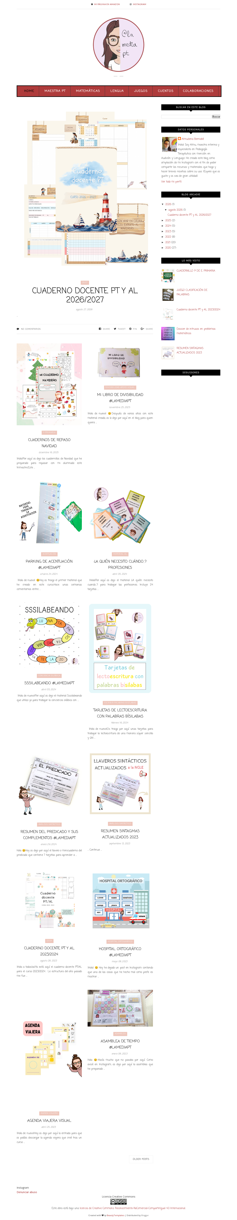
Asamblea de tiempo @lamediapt (120, 1044)
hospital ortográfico (120, 941)
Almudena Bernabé (193, 139)
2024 (168, 226)
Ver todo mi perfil (171, 182)
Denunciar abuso (27, 1192)
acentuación (49, 554)
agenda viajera (49, 1113)
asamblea (120, 1034)
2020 (168, 248)
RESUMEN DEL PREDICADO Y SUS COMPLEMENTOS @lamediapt (49, 835)
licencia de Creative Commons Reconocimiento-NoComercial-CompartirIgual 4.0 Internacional (132, 1208)
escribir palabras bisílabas (120, 703)
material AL (120, 554)
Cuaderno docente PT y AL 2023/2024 (49, 951)
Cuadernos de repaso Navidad (49, 443)
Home (29, 91)
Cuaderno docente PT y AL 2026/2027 (85, 296)
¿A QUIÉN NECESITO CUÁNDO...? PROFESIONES (120, 565)
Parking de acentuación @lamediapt (49, 565)
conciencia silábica (49, 675)
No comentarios (31, 329)
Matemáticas (88, 91)
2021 (167, 242)
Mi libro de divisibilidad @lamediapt (120, 398)
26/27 (85, 282)
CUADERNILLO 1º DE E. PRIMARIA (196, 271)
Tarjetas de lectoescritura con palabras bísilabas (120, 713)
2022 (168, 237)
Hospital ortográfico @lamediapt (120, 952)
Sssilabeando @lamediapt (49, 683)
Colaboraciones (198, 91)
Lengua (117, 91)
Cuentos (166, 91)
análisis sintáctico (49, 824)
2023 (168, 232)
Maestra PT (55, 91)
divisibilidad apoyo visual (120, 387)
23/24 (49, 941)
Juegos (141, 91)
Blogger (145, 1215)
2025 (168, 221)
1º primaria (49, 432)
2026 (168, 204)
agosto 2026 (175, 210)
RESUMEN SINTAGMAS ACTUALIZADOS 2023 (120, 834)
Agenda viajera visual (49, 1121)
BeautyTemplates (115, 1215)
